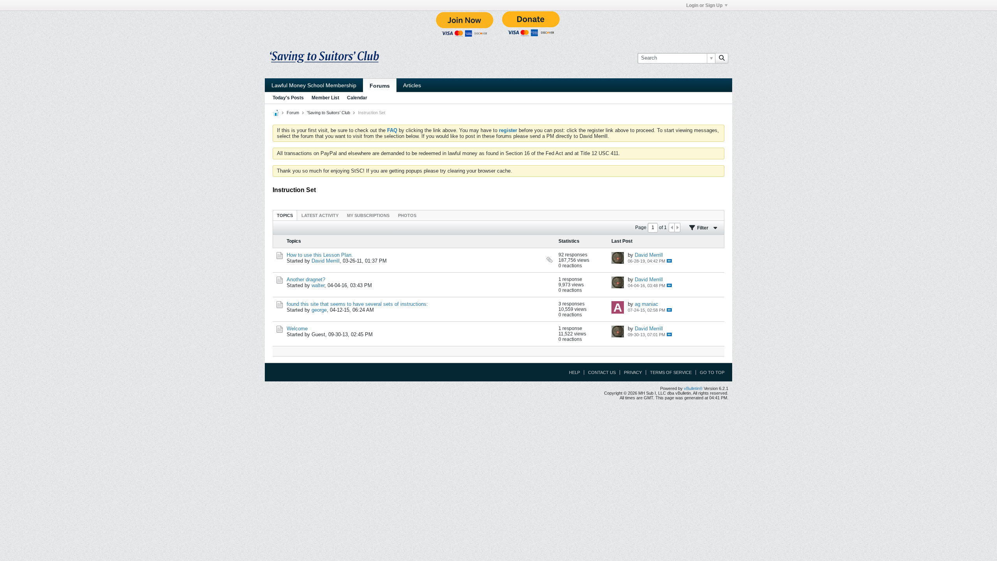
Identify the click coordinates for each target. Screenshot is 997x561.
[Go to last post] (669, 261)
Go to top (712, 372)
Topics (285, 215)
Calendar (357, 98)
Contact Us (602, 372)
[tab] (285, 215)
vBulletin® (693, 388)
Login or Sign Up (704, 5)
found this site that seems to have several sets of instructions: (357, 304)
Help (574, 372)
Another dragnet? (306, 279)
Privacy (633, 372)
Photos (407, 215)
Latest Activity (319, 215)
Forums (380, 86)
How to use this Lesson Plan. (320, 255)
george (319, 310)
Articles (412, 85)
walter (318, 285)
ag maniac (646, 304)
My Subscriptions (368, 215)
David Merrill (326, 261)
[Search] (721, 58)
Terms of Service (671, 372)
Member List (325, 98)
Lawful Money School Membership (313, 85)
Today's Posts (288, 98)
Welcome (297, 329)
